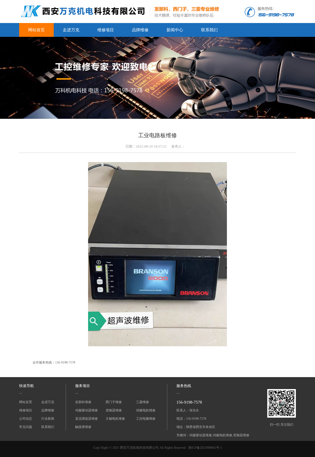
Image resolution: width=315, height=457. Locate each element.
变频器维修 (114, 410)
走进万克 (71, 30)
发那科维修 (83, 402)
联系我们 (209, 30)
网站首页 (36, 30)
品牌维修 (140, 30)
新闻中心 (174, 30)
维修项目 (105, 30)
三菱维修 (142, 402)
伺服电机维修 (145, 410)
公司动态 (25, 418)
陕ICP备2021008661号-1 (205, 447)
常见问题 (25, 427)
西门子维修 (114, 402)
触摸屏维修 (83, 427)
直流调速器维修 (86, 418)
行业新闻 (47, 418)
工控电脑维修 (145, 418)
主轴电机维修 (115, 418)
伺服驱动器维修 (86, 410)
